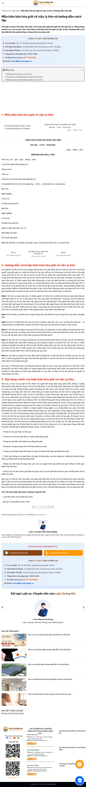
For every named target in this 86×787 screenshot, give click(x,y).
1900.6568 (32, 54)
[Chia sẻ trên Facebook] (37, 507)
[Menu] (3, 3)
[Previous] (3, 607)
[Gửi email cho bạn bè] (45, 507)
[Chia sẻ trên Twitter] (41, 507)
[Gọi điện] (79, 764)
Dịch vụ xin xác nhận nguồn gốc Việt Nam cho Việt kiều (49, 635)
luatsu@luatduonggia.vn (21, 61)
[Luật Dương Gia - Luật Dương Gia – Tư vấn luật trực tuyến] (43, 3)
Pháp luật (15, 11)
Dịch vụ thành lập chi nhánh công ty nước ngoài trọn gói (49, 694)
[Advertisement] (43, 98)
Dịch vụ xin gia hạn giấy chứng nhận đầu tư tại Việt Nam (49, 649)
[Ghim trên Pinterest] (48, 507)
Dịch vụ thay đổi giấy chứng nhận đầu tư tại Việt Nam (48, 664)
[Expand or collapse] (82, 70)
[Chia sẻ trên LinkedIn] (52, 507)
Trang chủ (6, 11)
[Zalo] (79, 780)
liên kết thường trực (39, 514)
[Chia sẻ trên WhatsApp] (33, 507)
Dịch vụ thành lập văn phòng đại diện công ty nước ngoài (50, 679)
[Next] (83, 607)
